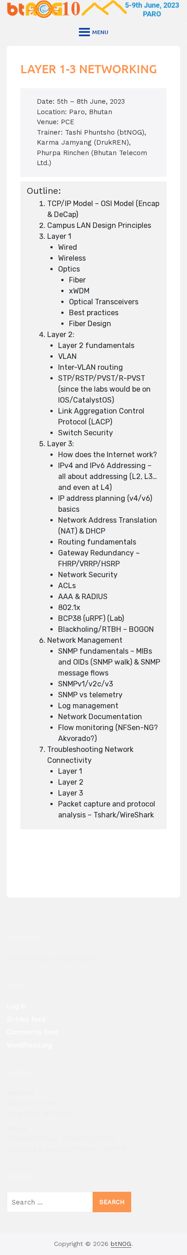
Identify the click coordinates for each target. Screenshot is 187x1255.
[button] (100, 32)
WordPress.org (29, 1045)
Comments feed (32, 1032)
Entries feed (26, 1019)
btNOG (121, 1243)
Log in (16, 1006)
